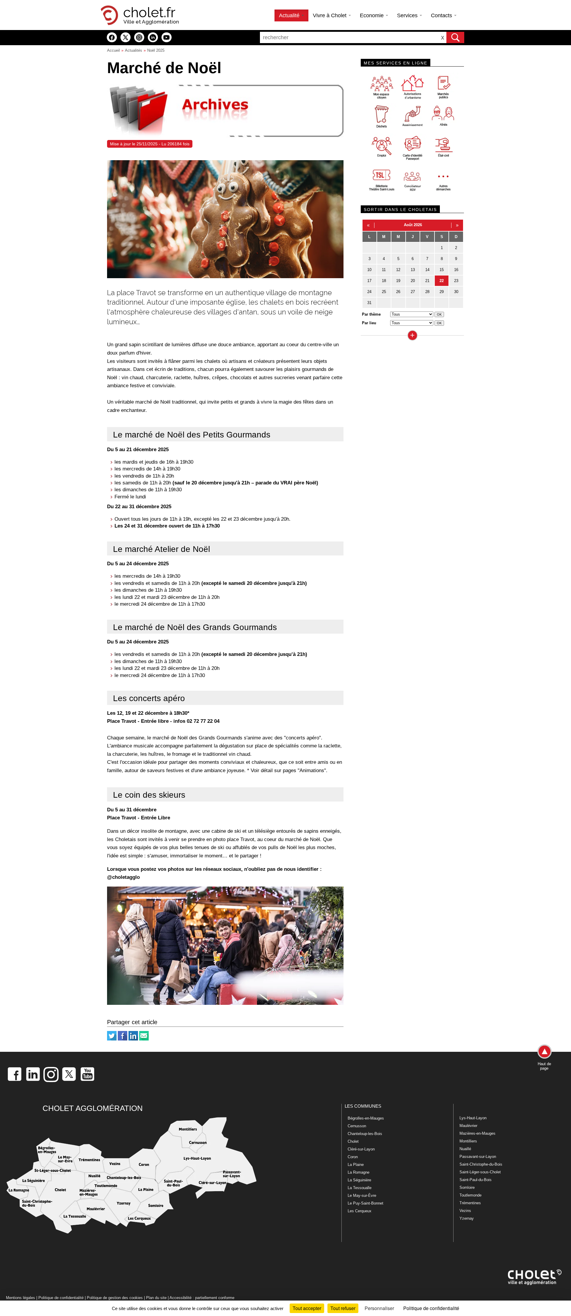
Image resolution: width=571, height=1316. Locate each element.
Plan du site (156, 1297)
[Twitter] (112, 1039)
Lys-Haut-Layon (473, 1118)
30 (456, 291)
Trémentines (470, 1203)
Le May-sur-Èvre (362, 1195)
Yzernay (466, 1218)
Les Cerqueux (359, 1211)
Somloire (467, 1187)
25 (384, 291)
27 (413, 291)
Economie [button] (372, 15)
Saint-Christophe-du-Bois (480, 1164)
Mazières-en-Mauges (477, 1133)
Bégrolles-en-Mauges (366, 1118)
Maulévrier (468, 1125)
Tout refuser (342, 1308)
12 (398, 269)
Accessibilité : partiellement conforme (202, 1297)
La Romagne (358, 1172)
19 (398, 280)
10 (369, 269)
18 (384, 280)
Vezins (465, 1210)
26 (398, 291)
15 (442, 269)
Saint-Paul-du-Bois (475, 1180)
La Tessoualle (359, 1188)
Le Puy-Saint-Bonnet (365, 1203)
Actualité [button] (290, 15)
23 (456, 280)
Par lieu (369, 323)
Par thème (371, 314)
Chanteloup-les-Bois (365, 1133)
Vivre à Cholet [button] (330, 15)
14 (427, 269)
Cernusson (357, 1126)
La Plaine (356, 1164)
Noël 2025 (155, 50)
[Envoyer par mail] (144, 1039)
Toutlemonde (470, 1195)
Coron (353, 1157)
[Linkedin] (133, 1039)
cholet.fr (149, 12)
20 (413, 280)
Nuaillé (465, 1149)
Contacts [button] (442, 15)
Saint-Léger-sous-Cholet (480, 1172)
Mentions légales (20, 1297)
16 (456, 269)
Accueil (113, 50)
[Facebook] (122, 1039)
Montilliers (468, 1141)
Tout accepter (307, 1308)
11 (384, 269)
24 (369, 291)
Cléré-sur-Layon (361, 1149)
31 (369, 302)
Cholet (353, 1141)
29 (442, 291)
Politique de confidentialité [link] (431, 1308)
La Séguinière (359, 1180)
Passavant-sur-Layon (477, 1156)
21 (427, 280)
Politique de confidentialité (61, 1297)
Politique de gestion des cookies (115, 1297)
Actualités (133, 50)
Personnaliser (379, 1308)
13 (413, 269)
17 (369, 280)
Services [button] (408, 15)
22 (442, 280)
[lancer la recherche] (455, 37)
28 (427, 291)
